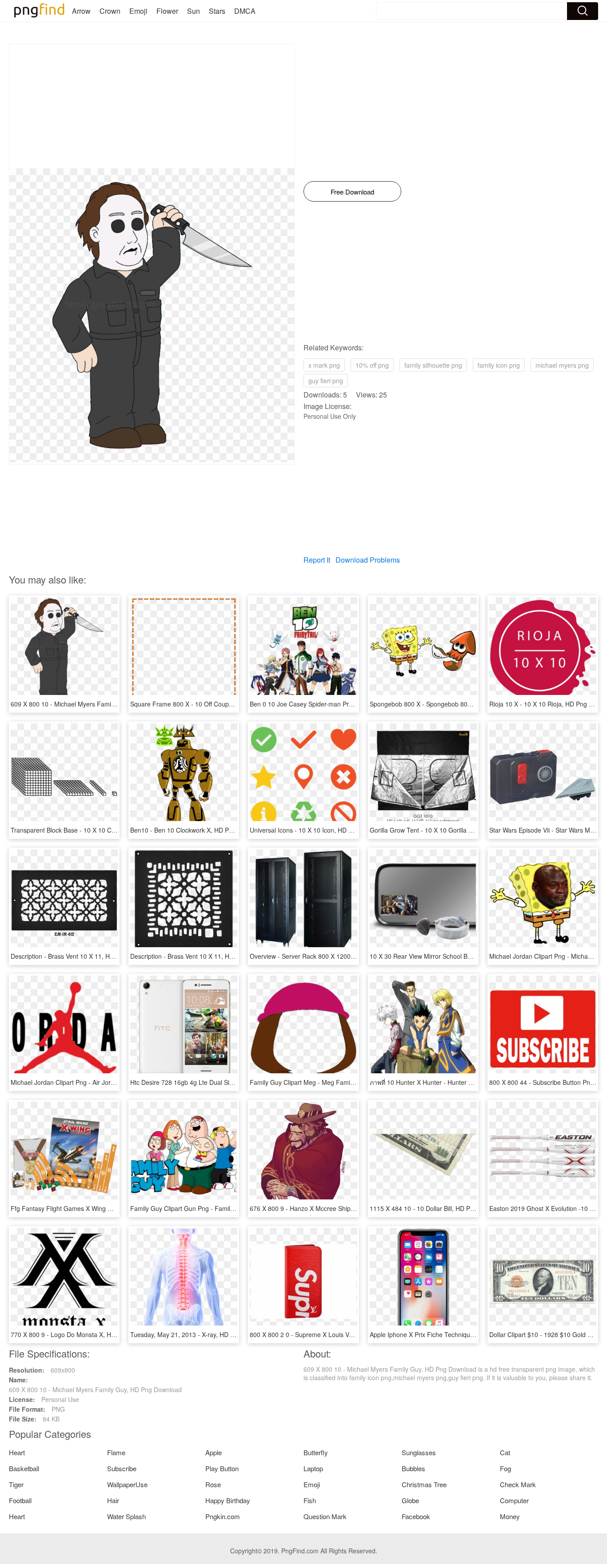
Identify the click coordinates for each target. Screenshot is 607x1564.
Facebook (416, 1516)
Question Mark (325, 1516)
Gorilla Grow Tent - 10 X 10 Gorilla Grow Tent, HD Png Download (461, 830)
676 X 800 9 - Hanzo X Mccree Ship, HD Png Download (328, 1208)
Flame (116, 1452)
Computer (514, 1500)
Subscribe (121, 1468)
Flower (167, 11)
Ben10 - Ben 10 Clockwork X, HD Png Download (198, 830)
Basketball (24, 1468)
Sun (193, 11)
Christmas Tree (424, 1484)
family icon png (499, 365)
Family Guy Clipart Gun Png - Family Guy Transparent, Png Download (228, 1208)
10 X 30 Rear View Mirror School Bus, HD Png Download (449, 956)
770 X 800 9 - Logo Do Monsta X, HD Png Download (84, 1334)
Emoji (138, 11)
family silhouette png (433, 365)
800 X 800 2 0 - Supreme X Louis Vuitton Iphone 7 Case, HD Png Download (356, 1334)
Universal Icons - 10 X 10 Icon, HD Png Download (319, 830)
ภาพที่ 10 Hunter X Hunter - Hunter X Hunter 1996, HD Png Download (467, 1082)
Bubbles (413, 1468)
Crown (110, 11)
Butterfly (316, 1452)
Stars (217, 11)
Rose (213, 1484)
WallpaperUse (127, 1484)
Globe (410, 1500)
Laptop (313, 1468)
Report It (317, 560)
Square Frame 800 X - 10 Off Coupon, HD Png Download (210, 703)
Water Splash (126, 1516)
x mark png (324, 365)
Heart (17, 1452)
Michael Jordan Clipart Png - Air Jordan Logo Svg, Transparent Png (105, 1082)
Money (510, 1516)
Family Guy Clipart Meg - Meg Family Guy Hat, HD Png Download (342, 1082)
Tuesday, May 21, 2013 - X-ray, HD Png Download (200, 1334)
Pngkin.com (222, 1516)
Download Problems (367, 560)
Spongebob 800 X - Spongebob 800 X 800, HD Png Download (457, 703)
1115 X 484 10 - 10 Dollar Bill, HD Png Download (438, 1208)
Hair (113, 1500)
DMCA (245, 11)
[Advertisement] (151, 106)
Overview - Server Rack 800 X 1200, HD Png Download (328, 956)
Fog (505, 1468)
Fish (310, 1500)
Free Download (352, 191)
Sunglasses (419, 1452)
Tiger (16, 1484)
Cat (505, 1452)
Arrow (81, 11)
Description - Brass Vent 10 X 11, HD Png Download (84, 956)
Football (20, 1500)
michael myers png (562, 365)
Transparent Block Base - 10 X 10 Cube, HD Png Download (94, 830)
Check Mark (518, 1484)
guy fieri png (325, 380)
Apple (213, 1452)
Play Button (222, 1468)
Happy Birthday (227, 1500)
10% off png (372, 365)
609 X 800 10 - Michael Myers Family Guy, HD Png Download (97, 703)
